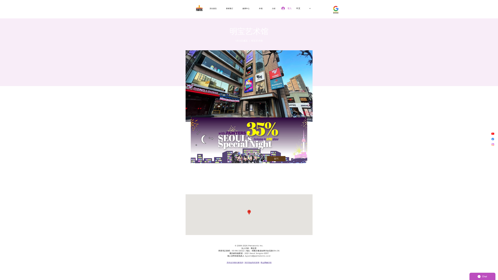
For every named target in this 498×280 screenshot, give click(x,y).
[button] (276, 158)
